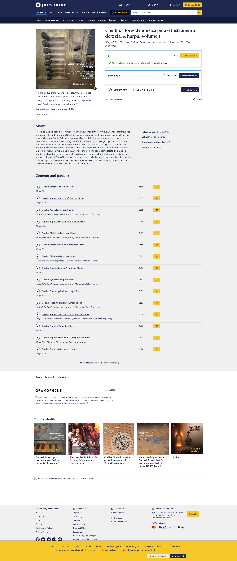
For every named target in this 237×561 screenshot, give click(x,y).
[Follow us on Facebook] (38, 539)
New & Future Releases (48, 20)
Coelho (45, 186)
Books (85, 12)
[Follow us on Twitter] (44, 539)
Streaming (121, 12)
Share (199, 99)
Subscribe (193, 514)
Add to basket (191, 56)
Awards (124, 20)
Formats (113, 20)
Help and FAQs (79, 528)
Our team (40, 516)
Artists (81, 20)
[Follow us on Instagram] (55, 539)
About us (39, 512)
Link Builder (78, 532)
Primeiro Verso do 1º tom (62, 326)
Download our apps (119, 522)
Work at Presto (42, 532)
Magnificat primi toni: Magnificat (66, 302)
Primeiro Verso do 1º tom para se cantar (70, 314)
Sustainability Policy (44, 528)
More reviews (42, 114)
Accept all (179, 556)
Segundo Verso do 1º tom (62, 349)
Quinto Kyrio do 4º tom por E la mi (66, 291)
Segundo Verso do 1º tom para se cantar (70, 337)
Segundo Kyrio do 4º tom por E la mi (67, 221)
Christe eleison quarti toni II (63, 256)
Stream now (121, 89)
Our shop (39, 520)
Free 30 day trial (190, 90)
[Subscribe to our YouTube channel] (60, 539)
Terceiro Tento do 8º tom (62, 186)
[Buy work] (156, 187)
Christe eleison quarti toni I (63, 233)
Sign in (155, 4)
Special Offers (139, 20)
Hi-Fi (60, 12)
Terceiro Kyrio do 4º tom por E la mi (67, 244)
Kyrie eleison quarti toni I (62, 209)
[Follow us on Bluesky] (49, 539)
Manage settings (156, 556)
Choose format (187, 75)
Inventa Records (156, 136)
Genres (102, 20)
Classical (41, 12)
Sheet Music (72, 12)
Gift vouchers (79, 524)
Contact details (117, 512)
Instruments (99, 12)
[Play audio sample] (38, 187)
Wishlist (176, 4)
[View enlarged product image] (65, 59)
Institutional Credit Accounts (85, 540)
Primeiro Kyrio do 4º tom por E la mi (67, 198)
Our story (39, 524)
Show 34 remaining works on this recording (99, 363)
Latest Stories (156, 20)
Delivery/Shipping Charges (84, 536)
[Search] (199, 12)
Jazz (52, 12)
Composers (69, 20)
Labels (91, 20)
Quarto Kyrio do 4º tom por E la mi (66, 268)
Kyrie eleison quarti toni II (62, 279)
